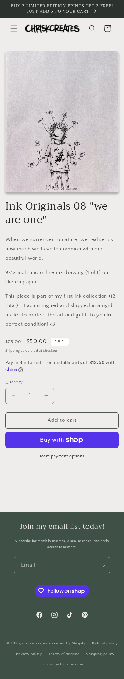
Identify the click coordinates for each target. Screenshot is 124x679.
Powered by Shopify (67, 643)
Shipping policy (100, 654)
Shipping (12, 351)
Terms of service (64, 654)
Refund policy (105, 643)
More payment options (62, 456)
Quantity (14, 382)
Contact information (65, 664)
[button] (13, 28)
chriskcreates (34, 643)
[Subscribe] (102, 565)
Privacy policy (29, 654)
